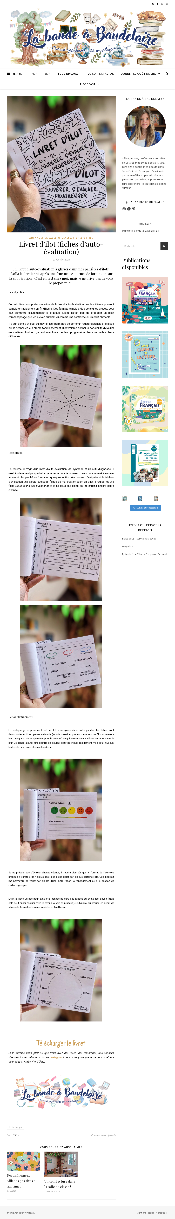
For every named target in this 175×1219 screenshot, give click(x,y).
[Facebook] (129, 209)
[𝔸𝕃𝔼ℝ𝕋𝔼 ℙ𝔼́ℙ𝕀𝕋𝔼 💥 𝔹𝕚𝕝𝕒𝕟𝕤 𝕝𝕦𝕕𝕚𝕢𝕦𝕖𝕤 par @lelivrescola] (156, 498)
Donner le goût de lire (138, 73)
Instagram (57, 1057)
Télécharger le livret (60, 1043)
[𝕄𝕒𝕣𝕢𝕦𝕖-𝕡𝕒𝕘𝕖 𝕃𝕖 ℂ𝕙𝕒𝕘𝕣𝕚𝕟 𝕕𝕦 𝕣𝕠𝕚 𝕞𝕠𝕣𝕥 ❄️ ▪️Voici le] (140, 498)
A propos (160, 1212)
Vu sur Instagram (101, 73)
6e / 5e (17, 73)
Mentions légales (145, 1212)
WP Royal (29, 1212)
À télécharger (15, 1127)
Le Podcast (87, 84)
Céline (15, 1135)
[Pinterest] (134, 209)
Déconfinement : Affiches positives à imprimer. (21, 1180)
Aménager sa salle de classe (50, 237)
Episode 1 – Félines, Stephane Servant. (144, 554)
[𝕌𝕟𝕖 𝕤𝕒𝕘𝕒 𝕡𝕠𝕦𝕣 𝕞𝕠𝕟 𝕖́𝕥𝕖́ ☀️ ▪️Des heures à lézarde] (125, 498)
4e (33, 73)
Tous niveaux (68, 73)
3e (46, 73)
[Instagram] (124, 209)
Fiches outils (83, 237)
